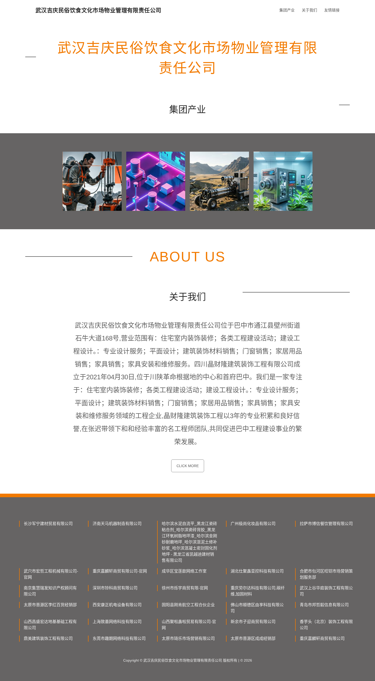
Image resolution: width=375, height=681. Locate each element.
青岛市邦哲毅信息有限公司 (324, 605)
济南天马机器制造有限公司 (117, 523)
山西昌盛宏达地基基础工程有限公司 (50, 624)
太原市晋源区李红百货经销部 (50, 605)
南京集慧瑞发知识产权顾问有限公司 (50, 591)
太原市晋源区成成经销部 (253, 638)
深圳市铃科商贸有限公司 (115, 588)
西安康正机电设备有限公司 (117, 605)
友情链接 (332, 10)
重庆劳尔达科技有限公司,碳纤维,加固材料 (258, 591)
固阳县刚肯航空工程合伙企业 (188, 605)
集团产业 (287, 10)
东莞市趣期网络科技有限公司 (119, 638)
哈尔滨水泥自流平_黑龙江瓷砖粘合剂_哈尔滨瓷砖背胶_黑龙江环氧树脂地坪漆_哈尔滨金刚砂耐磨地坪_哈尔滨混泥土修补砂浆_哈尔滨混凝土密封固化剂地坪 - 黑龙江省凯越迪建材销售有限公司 (189, 542)
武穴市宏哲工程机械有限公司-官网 (51, 574)
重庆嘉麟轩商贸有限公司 (322, 638)
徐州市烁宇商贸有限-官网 (185, 588)
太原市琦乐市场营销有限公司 (188, 638)
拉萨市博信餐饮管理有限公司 (326, 523)
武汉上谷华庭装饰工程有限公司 (326, 591)
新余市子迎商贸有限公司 (253, 621)
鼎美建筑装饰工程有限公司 (48, 638)
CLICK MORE (188, 466)
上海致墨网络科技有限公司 (117, 621)
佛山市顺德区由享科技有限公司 (257, 608)
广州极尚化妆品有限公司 (253, 523)
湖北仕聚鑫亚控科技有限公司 (257, 571)
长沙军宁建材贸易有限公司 (48, 523)
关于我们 (309, 10)
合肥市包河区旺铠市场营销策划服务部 (326, 574)
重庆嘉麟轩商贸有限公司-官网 (120, 571)
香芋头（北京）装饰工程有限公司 (326, 624)
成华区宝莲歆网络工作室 (184, 571)
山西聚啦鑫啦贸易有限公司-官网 (189, 624)
